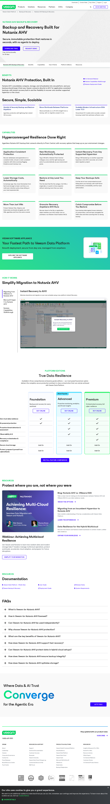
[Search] (90, 7)
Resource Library (87, 753)
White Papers (87, 755)
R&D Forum (32, 765)
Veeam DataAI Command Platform (65, 748)
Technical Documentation (36, 751)
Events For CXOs (87, 751)
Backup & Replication (62, 767)
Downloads (75, 2)
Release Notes (80, 585)
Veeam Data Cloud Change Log (37, 760)
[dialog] (55, 795)
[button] (55, 799)
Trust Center (5, 765)
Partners (52, 6)
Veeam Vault (59, 758)
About (3, 748)
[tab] (10, 294)
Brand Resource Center (8, 763)
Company (69, 6)
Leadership (5, 751)
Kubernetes (59, 765)
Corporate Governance (8, 755)
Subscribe (101, 735)
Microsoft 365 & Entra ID (62, 760)
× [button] (108, 787)
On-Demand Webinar (91, 79)
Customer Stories (88, 760)
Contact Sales (83, 2)
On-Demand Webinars (89, 758)
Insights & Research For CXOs (91, 748)
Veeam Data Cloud (61, 755)
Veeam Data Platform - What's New (15, 585)
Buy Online (92, 2)
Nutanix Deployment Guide (93, 84)
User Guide (43, 585)
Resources (42, 6)
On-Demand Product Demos (90, 763)
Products (21, 6)
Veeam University (33, 758)
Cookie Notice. (24, 795)
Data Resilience (60, 751)
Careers (4, 753)
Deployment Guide (45, 588)
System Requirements (82, 588)
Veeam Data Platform (62, 753)
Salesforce (59, 763)
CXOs (60, 6)
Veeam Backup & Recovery (12, 588)
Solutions (31, 6)
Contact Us (5, 758)
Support (99, 2)
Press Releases (6, 760)
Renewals (31, 755)
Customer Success (34, 753)
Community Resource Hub (36, 763)
